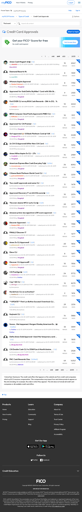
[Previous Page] (42, 56)
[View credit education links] (78, 471)
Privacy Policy (59, 424)
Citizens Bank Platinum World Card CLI (26, 173)
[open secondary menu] (79, 2)
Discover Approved (18, 222)
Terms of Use (58, 414)
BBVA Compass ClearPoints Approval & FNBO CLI (30, 114)
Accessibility (58, 434)
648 (53, 56)
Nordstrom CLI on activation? (22, 292)
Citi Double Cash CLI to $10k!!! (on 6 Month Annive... (31, 349)
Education (31, 409)
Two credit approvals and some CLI (25, 183)
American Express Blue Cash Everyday (26, 163)
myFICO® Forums (20, 11)
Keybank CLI (15, 314)
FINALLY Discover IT (18, 232)
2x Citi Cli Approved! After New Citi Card (27, 143)
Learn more (41, 495)
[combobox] (48, 23)
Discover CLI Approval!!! (20, 262)
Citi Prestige (15, 272)
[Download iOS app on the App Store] (32, 446)
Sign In (78, 10)
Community (32, 414)
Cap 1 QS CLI (15, 282)
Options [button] (76, 16)
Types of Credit (23, 16)
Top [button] (5, 395)
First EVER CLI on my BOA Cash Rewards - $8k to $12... (33, 101)
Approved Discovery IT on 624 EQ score (26, 193)
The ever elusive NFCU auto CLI (23, 203)
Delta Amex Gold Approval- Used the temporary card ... (33, 337)
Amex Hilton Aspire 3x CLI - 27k (23, 153)
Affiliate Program (60, 429)
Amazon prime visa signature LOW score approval (31, 213)
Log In (71, 3)
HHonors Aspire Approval (20, 81)
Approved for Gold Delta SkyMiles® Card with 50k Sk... (33, 91)
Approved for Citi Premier (21, 124)
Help (70, 10)
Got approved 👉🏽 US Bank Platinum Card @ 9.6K (30, 133)
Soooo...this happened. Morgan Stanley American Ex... (33, 324)
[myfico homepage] (6, 2)
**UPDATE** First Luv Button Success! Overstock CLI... (32, 301)
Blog (29, 424)
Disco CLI (13, 252)
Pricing (30, 3)
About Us (57, 409)
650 (63, 56)
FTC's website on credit (58, 506)
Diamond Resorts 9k (18, 71)
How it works (6, 414)
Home (4, 409)
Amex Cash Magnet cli (19, 62)
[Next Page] (78, 56)
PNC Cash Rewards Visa (20, 359)
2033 (73, 56)
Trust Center (58, 419)
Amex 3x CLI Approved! (20, 242)
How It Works (20, 3)
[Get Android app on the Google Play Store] (48, 446)
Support (31, 419)
